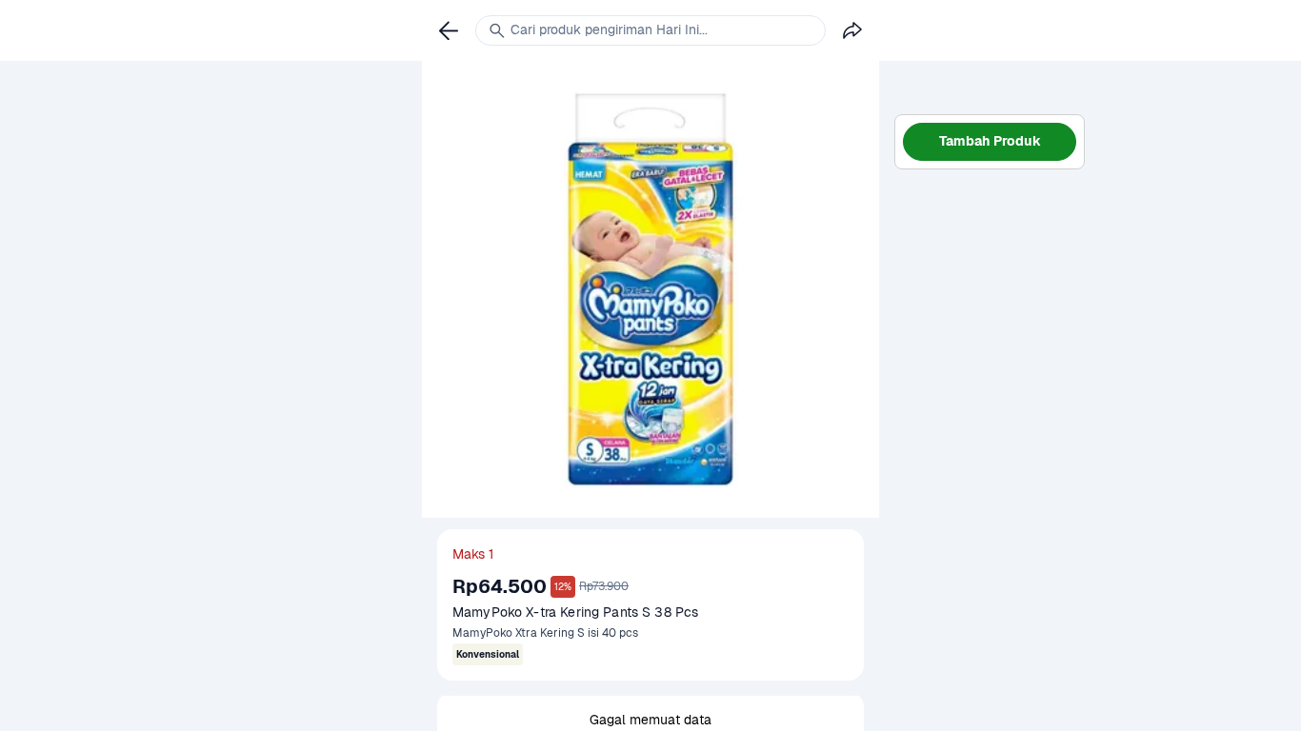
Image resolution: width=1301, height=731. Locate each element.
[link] (448, 30)
